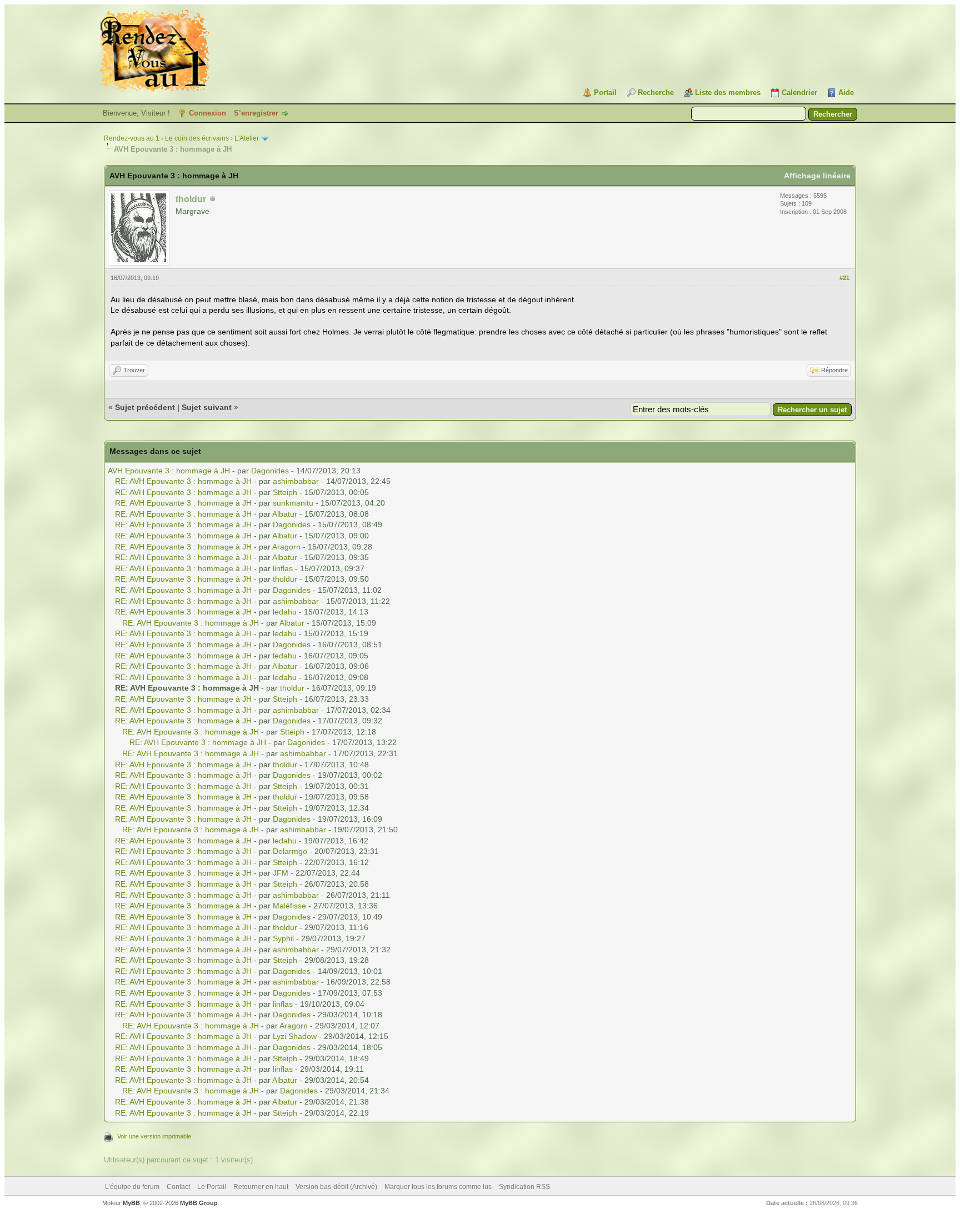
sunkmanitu (293, 502)
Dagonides (270, 470)
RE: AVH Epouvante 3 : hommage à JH (183, 481)
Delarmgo (290, 851)
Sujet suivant (207, 407)
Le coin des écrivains (197, 138)
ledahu (285, 611)
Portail (605, 92)
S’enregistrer (256, 113)
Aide (846, 92)
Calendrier (799, 92)
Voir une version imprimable (154, 1136)
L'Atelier (246, 138)
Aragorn (286, 546)
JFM (280, 872)
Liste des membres (728, 92)
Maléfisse (289, 905)
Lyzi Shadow (295, 1036)
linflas (283, 568)
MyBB (131, 1203)
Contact (178, 1187)
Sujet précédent (145, 407)
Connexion (207, 113)
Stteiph (285, 492)
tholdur (285, 578)
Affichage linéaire (817, 175)
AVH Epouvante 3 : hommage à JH (169, 470)
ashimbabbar (296, 481)
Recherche (656, 92)
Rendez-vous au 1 (131, 138)
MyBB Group (199, 1203)
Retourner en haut (260, 1187)
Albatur (284, 513)
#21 (844, 277)
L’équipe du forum (132, 1187)
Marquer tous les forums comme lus (438, 1187)
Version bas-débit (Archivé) (336, 1187)
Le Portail (211, 1187)
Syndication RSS (524, 1187)
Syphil (283, 938)
